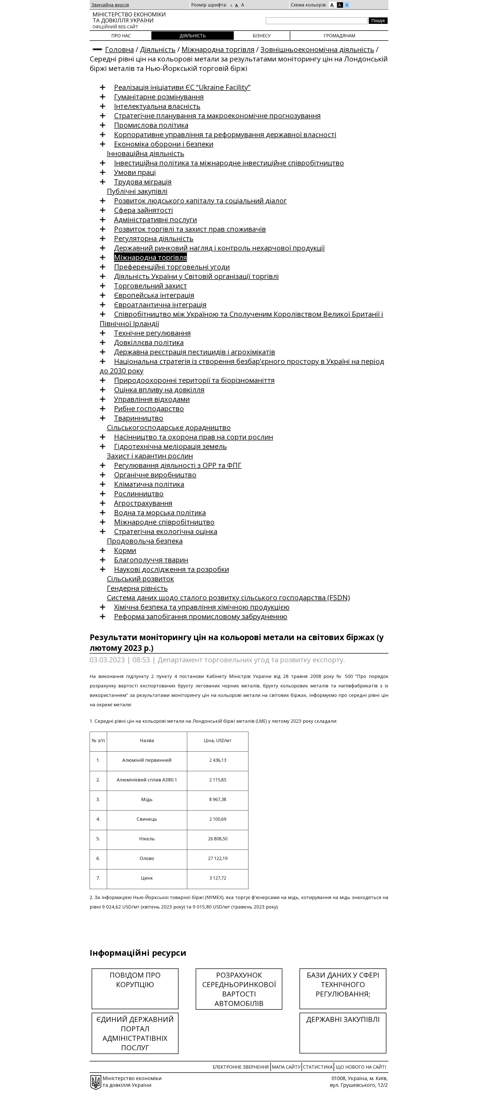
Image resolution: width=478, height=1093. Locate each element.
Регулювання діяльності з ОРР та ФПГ (177, 465)
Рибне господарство (149, 408)
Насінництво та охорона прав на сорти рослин (193, 436)
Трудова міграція (143, 181)
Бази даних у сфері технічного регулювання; (343, 984)
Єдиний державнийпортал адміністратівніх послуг (135, 1033)
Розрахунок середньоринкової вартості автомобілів (239, 989)
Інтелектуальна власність (157, 106)
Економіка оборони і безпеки (163, 143)
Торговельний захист (150, 285)
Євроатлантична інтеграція (160, 304)
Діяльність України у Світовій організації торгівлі (196, 276)
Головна (119, 49)
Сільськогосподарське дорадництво (169, 427)
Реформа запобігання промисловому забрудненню (200, 616)
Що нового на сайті (361, 1067)
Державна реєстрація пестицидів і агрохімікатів (194, 351)
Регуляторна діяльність (153, 238)
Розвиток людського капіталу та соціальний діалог (200, 200)
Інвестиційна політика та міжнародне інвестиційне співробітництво (229, 162)
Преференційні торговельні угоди (172, 266)
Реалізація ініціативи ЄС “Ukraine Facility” (182, 87)
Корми (125, 550)
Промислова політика (151, 125)
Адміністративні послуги (155, 219)
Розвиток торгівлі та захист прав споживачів (190, 229)
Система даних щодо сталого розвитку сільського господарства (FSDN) (228, 597)
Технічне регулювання (152, 332)
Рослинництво (139, 493)
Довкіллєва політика (149, 342)
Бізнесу (262, 36)
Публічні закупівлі (137, 191)
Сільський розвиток (140, 578)
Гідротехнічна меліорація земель (170, 446)
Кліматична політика (149, 484)
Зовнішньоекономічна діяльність (317, 49)
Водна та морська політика (160, 512)
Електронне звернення (241, 1067)
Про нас (121, 36)
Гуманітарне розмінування (159, 96)
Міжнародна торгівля (217, 49)
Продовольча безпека (145, 540)
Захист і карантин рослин (150, 455)
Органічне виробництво (155, 474)
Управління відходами (152, 399)
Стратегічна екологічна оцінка (165, 531)
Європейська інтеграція (154, 295)
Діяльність (192, 36)
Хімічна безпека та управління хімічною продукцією (202, 607)
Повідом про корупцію (135, 979)
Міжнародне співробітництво (164, 521)
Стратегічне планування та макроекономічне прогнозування (217, 115)
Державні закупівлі (343, 1019)
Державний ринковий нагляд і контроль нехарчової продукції (219, 247)
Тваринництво (138, 418)
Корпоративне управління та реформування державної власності (225, 134)
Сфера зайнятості (143, 210)
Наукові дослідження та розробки (171, 569)
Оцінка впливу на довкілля (159, 389)
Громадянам (339, 36)
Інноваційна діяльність (145, 153)
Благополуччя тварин (151, 559)
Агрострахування (143, 503)
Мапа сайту (286, 1067)
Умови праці (135, 172)
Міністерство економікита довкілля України (129, 20)
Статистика (318, 1067)
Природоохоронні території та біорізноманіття (194, 380)
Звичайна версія (110, 5)
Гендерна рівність (137, 588)
